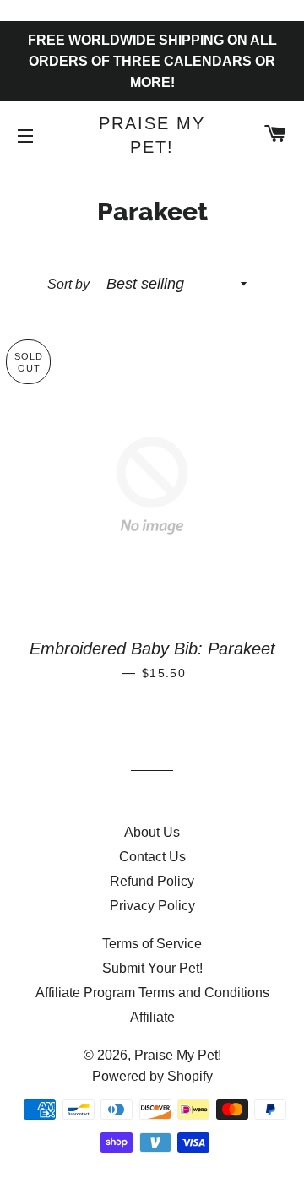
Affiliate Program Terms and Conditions (152, 992)
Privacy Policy (152, 905)
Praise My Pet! (152, 135)
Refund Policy (152, 881)
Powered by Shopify (152, 1076)
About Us (152, 832)
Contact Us (152, 856)
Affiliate (152, 1017)
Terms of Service (152, 943)
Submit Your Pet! (152, 968)
